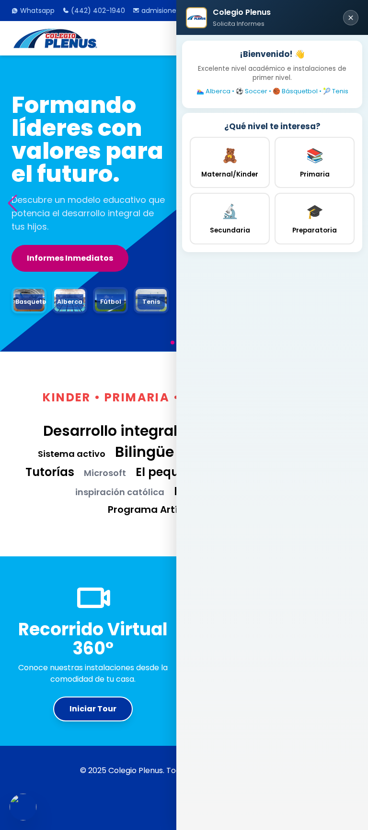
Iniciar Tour (92, 708)
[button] (12, 203)
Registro (44, 244)
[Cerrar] (350, 17)
